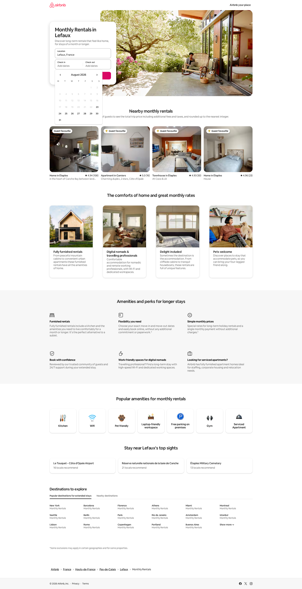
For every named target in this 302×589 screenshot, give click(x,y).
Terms (85, 583)
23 (97, 107)
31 (60, 120)
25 (66, 113)
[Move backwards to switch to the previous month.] (60, 75)
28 (85, 113)
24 (60, 113)
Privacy (75, 583)
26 (72, 113)
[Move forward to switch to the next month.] (97, 75)
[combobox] (82, 55)
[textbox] (68, 66)
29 (91, 113)
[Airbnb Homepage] (58, 5)
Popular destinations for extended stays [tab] (70, 495)
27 (78, 113)
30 (97, 113)
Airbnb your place (240, 5)
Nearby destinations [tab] (107, 495)
